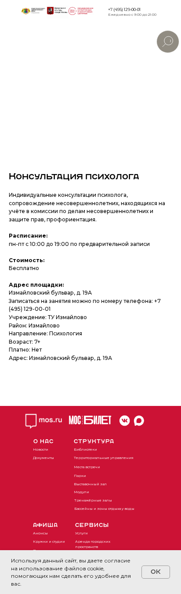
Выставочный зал (90, 484)
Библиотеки (85, 449)
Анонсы (40, 533)
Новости (40, 449)
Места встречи (87, 467)
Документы (43, 457)
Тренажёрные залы (93, 500)
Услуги (81, 533)
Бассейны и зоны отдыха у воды (104, 508)
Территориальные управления (104, 457)
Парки (80, 475)
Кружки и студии (49, 541)
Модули (81, 492)
